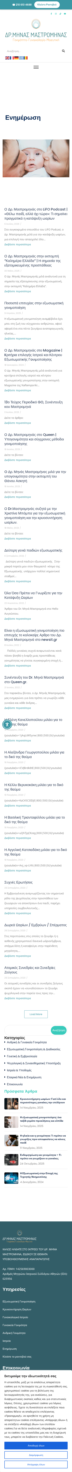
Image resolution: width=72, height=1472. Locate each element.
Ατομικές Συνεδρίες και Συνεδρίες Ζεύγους (29, 970)
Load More (36, 1014)
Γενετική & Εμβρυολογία (22, 1056)
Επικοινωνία (15, 1084)
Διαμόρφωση (36, 1455)
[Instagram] (56, 14)
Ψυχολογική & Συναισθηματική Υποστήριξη (34, 1063)
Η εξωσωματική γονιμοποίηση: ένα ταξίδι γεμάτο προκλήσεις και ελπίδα (41, 1119)
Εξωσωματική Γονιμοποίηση (19, 1301)
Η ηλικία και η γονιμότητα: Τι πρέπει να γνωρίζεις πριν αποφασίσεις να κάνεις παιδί (43, 1139)
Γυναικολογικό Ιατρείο (15, 1317)
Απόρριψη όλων (36, 1464)
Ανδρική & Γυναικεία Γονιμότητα (27, 1042)
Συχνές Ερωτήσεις (18, 882)
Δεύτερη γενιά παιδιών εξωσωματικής (33, 550)
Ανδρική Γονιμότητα (14, 1333)
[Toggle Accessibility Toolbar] (7, 724)
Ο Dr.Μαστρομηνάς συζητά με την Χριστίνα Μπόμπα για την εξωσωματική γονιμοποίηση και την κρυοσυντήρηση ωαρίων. (34, 515)
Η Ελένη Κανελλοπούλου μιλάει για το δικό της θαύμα (33, 722)
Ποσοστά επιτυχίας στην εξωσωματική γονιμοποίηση (33, 305)
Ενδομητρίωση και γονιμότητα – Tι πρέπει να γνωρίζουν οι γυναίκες (40, 1156)
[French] (12, 57)
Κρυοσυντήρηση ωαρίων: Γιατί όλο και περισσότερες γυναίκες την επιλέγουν (43, 1100)
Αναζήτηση (58, 1030)
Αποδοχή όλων (36, 1445)
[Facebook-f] (51, 14)
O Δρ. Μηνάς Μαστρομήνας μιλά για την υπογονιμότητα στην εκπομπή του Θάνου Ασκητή (35, 476)
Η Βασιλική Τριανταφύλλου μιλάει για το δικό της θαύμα (34, 819)
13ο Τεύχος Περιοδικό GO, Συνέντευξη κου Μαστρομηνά (33, 404)
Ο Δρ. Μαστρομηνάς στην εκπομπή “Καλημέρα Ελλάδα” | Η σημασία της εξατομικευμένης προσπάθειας (32, 261)
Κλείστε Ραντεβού (47, 4)
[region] (36, 1421)
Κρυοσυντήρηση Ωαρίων (17, 1309)
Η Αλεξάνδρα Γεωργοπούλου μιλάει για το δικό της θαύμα (34, 754)
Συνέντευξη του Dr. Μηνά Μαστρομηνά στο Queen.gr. (34, 679)
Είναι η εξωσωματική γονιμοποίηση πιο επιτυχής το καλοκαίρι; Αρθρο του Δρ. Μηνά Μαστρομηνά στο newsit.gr (34, 635)
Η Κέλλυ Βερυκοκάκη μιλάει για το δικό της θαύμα (33, 787)
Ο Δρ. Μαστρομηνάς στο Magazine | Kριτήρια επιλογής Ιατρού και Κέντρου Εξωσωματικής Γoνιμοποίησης (33, 355)
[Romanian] (25, 57)
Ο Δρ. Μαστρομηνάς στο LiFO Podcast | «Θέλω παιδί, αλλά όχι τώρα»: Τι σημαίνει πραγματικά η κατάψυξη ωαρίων (35, 214)
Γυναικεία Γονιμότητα (15, 1325)
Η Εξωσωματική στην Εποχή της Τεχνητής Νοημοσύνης (39, 1175)
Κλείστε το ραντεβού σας (17, 1356)
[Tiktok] (60, 14)
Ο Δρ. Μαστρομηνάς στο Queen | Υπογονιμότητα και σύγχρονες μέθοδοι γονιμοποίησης (34, 439)
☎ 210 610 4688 (22, 4)
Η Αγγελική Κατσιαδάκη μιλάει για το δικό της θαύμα (35, 852)
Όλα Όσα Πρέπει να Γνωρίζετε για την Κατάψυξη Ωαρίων (33, 595)
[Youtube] (65, 14)
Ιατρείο (7, 1341)
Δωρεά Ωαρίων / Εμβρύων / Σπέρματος (35, 925)
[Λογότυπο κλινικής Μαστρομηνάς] (36, 30)
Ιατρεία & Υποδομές (19, 1070)
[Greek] (21, 57)
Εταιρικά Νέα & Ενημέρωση (24, 1077)
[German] (16, 57)
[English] (7, 57)
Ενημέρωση (10, 1349)
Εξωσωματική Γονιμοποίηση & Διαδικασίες (33, 1049)
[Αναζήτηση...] (63, 51)
